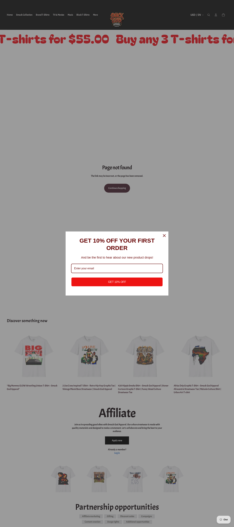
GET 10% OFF (117, 281)
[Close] (164, 235)
